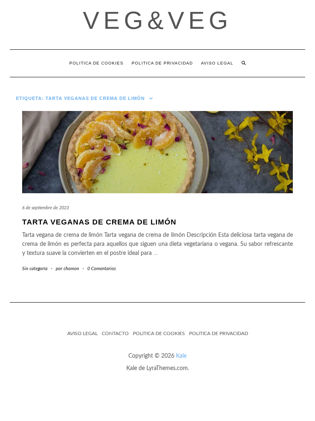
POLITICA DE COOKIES (96, 63)
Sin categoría (35, 268)
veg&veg (157, 20)
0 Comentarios (101, 268)
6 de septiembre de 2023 (45, 208)
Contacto (115, 333)
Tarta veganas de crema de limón (99, 222)
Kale (181, 356)
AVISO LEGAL (217, 63)
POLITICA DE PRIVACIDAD (162, 63)
